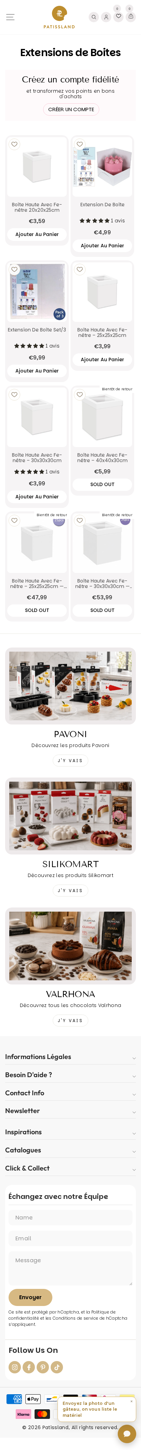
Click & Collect (27, 1168)
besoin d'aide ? (28, 1074)
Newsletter (22, 1110)
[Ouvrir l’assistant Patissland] (127, 1434)
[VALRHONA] (70, 945)
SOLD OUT (102, 484)
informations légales (38, 1056)
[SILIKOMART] (70, 816)
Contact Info (24, 1092)
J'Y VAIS (71, 760)
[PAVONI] (70, 686)
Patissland (55, 1427)
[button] (96, 1409)
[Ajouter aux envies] (14, 144)
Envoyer (30, 1297)
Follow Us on (33, 1350)
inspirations (23, 1131)
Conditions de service (75, 1318)
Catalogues (23, 1150)
